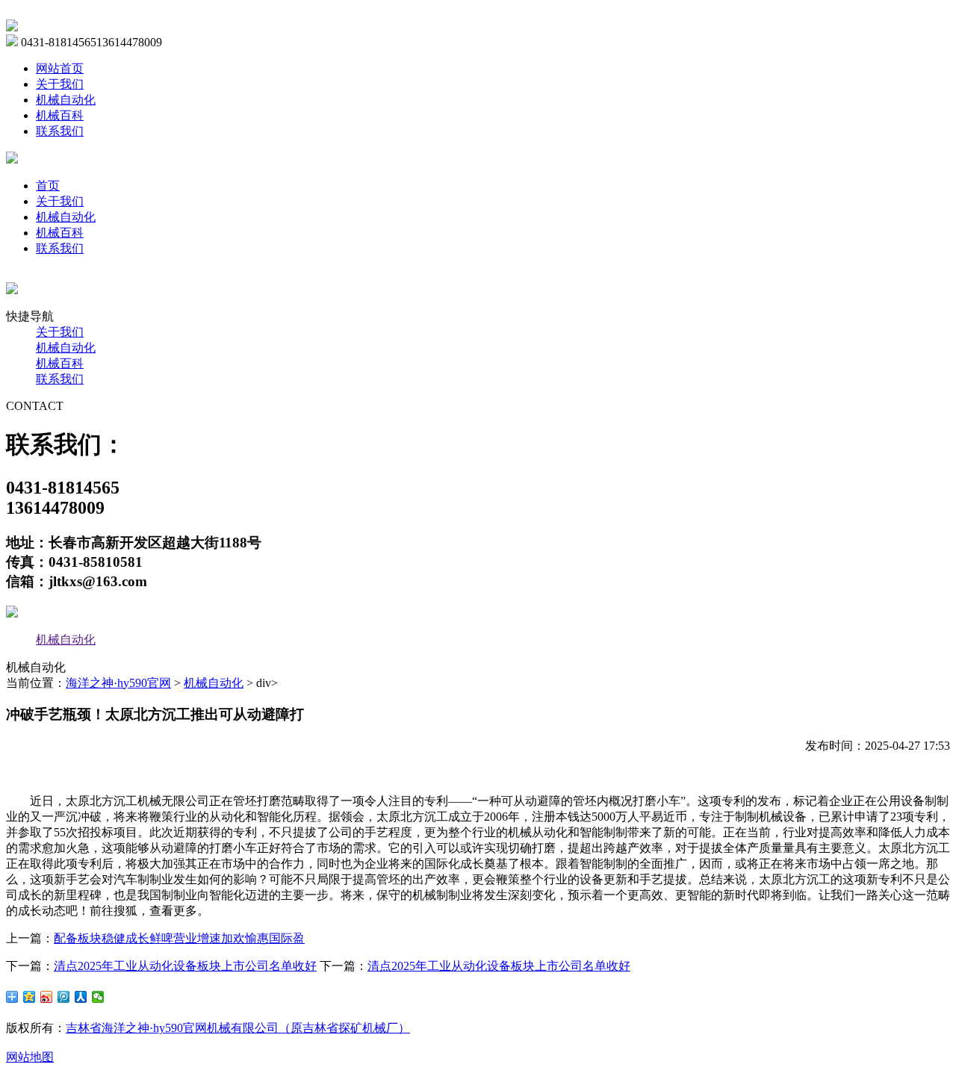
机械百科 (60, 115)
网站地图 (30, 1057)
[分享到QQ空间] (29, 997)
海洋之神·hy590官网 (118, 683)
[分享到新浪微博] (46, 997)
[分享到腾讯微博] (64, 997)
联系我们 (60, 131)
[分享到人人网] (81, 997)
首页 (48, 185)
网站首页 (60, 68)
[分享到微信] (98, 997)
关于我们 (60, 84)
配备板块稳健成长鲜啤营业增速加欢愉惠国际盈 (179, 938)
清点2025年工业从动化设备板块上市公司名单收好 (185, 966)
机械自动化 (66, 99)
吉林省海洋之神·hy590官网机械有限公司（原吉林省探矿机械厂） (238, 1028)
